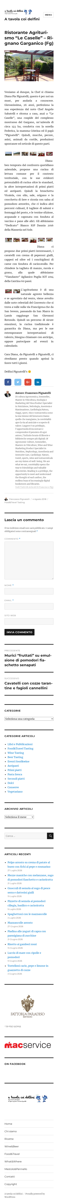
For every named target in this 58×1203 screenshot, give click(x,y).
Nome (9, 585)
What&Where (13, 1161)
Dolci (11, 783)
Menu (48, 15)
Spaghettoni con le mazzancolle (27, 914)
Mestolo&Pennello (15, 1169)
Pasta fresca (15, 774)
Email (9, 600)
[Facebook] (7, 382)
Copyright (10, 1184)
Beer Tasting (15, 757)
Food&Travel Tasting (14, 502)
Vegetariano (15, 791)
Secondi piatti (16, 778)
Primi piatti (14, 770)
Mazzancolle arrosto (20, 922)
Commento (12, 539)
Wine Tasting (16, 752)
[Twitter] (17, 382)
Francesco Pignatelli (19, 499)
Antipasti (13, 765)
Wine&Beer (11, 1146)
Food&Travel (12, 1154)
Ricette (9, 1138)
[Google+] (27, 382)
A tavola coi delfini (22, 19)
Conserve (13, 787)
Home (8, 1123)
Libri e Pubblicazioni (20, 744)
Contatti (9, 1176)
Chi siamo (10, 1131)
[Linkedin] (37, 382)
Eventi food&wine (18, 761)
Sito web (10, 615)
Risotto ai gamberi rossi (22, 944)
